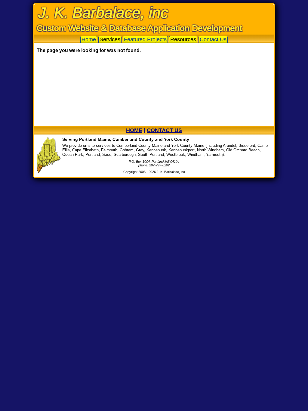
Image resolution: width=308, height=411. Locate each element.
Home (89, 39)
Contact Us (213, 39)
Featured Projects (145, 39)
